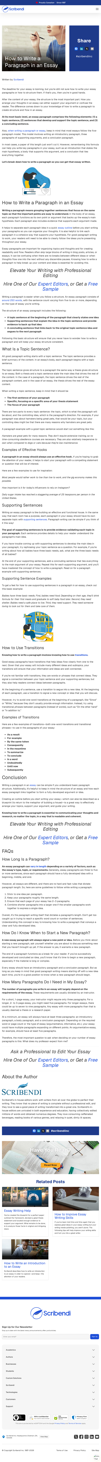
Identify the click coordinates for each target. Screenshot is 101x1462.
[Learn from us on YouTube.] (97, 1437)
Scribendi (19, 79)
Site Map (95, 1450)
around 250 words (12, 300)
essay (33, 785)
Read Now (50, 1165)
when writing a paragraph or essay (26, 130)
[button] (97, 9)
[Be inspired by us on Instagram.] (87, 1437)
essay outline (65, 227)
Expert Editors (53, 284)
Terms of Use (62, 1450)
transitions (81, 654)
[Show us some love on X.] (76, 1437)
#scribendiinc (84, 56)
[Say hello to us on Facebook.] (81, 1437)
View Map (44, 1437)
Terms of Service (75, 1423)
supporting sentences (35, 519)
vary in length (38, 866)
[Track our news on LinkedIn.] (92, 1437)
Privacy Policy (60, 1423)
